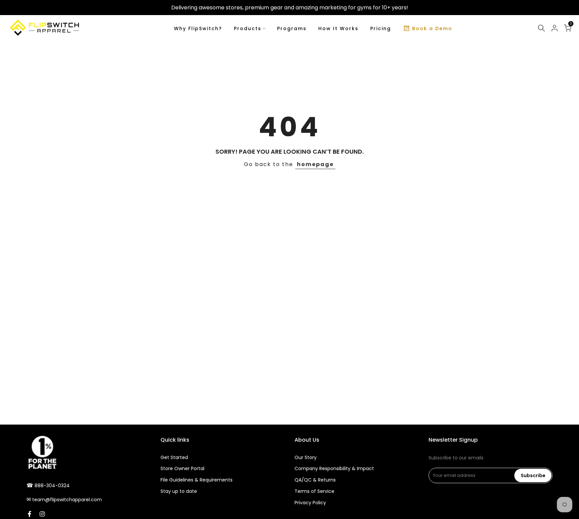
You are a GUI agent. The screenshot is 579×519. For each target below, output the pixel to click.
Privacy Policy (310, 502)
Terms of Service (314, 491)
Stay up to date (178, 491)
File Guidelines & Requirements (196, 479)
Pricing (380, 28)
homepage (315, 164)
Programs (292, 28)
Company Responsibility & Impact (334, 468)
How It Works (338, 28)
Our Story (306, 457)
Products (247, 28)
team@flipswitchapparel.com (67, 499)
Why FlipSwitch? (198, 28)
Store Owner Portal (182, 468)
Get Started (174, 457)
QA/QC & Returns (315, 479)
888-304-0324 (52, 485)
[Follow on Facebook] (29, 514)
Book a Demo (432, 28)
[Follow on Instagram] (42, 514)
